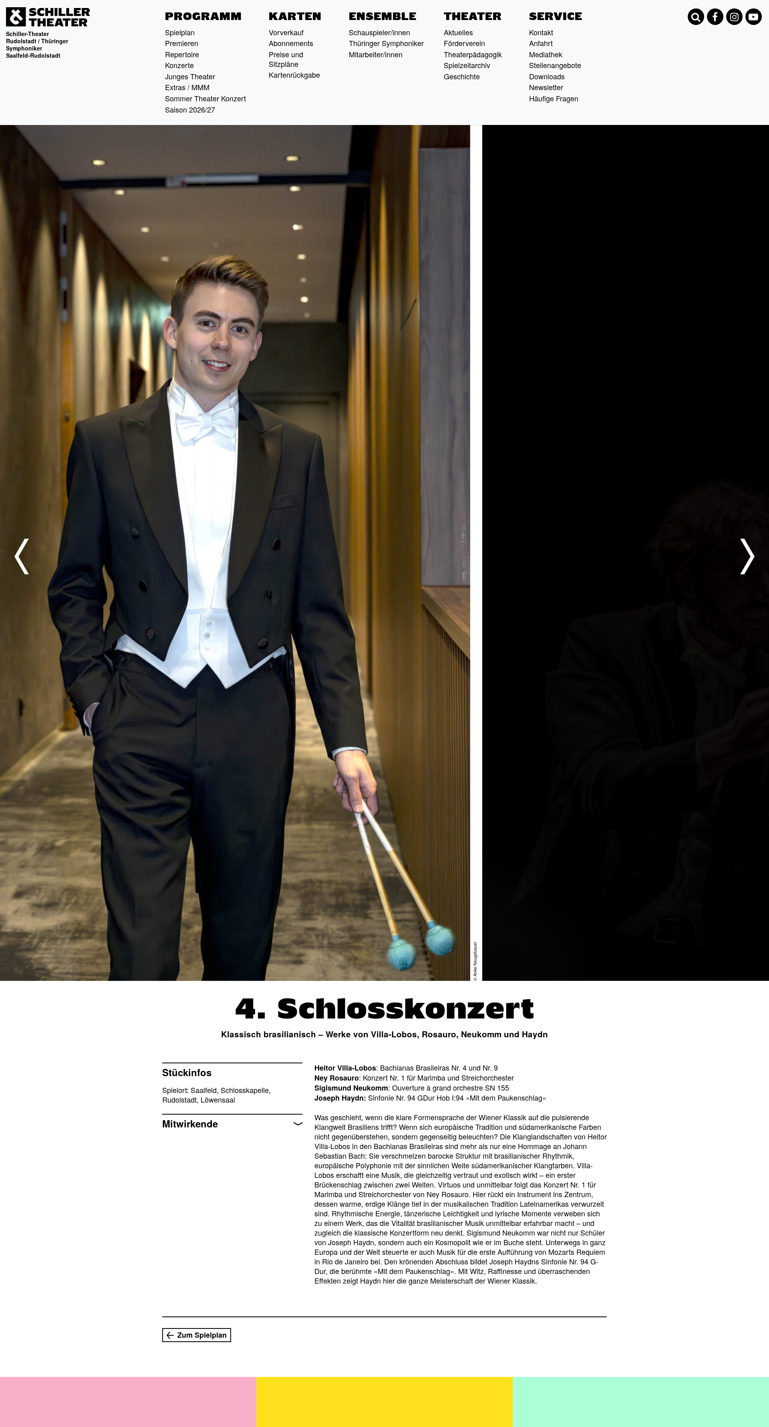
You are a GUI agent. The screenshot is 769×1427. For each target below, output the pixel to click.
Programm (203, 16)
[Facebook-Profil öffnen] (715, 16)
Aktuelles (458, 32)
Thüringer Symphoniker (386, 43)
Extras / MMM (187, 87)
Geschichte (462, 76)
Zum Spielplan (202, 1335)
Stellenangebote (555, 65)
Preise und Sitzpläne (286, 59)
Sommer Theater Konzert (205, 98)
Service (555, 16)
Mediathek (545, 54)
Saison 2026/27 (190, 109)
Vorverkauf (286, 32)
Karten (295, 16)
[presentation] (21, 557)
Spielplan (180, 32)
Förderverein (464, 43)
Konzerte (179, 65)
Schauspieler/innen (379, 32)
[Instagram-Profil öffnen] (734, 16)
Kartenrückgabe (294, 74)
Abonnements (291, 43)
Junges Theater (190, 76)
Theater (473, 16)
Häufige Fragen (553, 98)
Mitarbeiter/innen (376, 54)
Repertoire (182, 54)
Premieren (181, 43)
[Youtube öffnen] (753, 16)
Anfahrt (541, 43)
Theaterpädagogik (473, 54)
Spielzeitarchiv (467, 65)
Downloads (547, 76)
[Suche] (695, 16)
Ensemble (383, 16)
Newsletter (546, 87)
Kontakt (541, 32)
